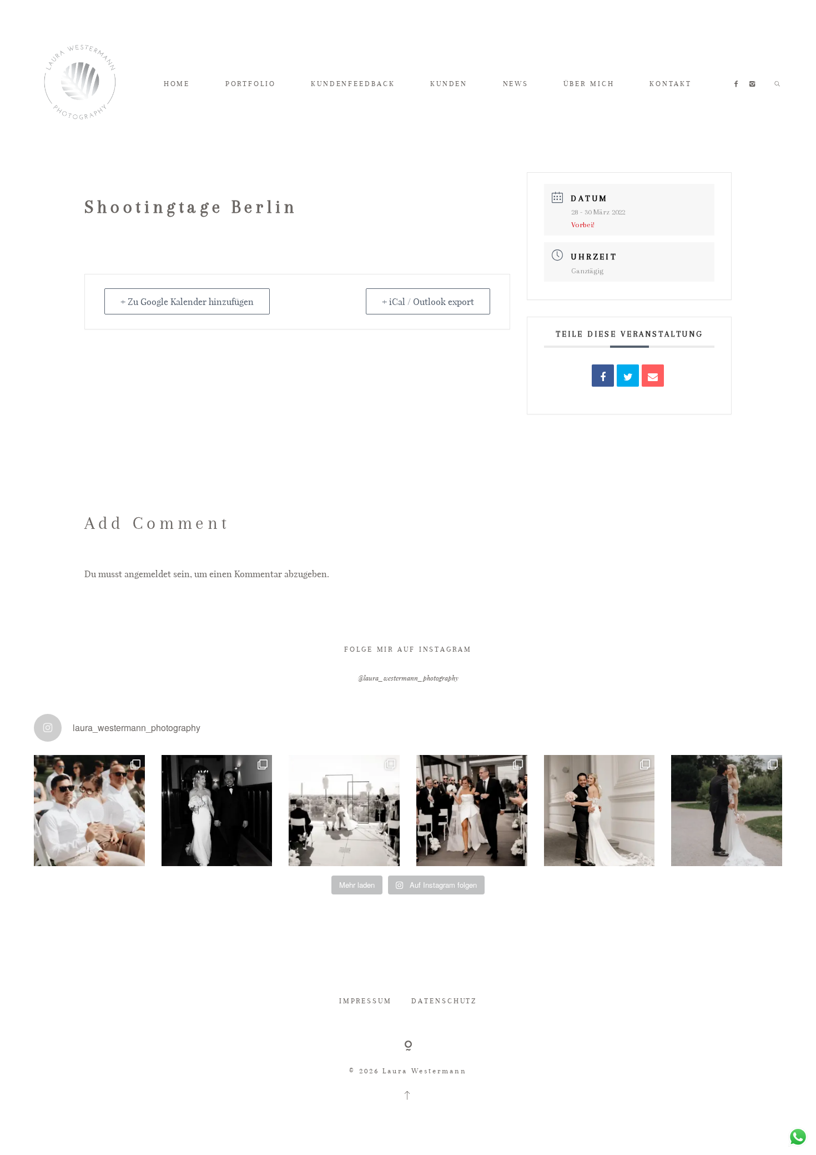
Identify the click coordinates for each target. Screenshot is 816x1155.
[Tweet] (628, 375)
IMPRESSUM (365, 1000)
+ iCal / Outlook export (428, 301)
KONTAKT (670, 83)
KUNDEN (448, 83)
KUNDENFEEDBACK (353, 83)
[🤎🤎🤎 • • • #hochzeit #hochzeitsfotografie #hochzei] (344, 810)
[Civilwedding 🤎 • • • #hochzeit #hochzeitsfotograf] (726, 810)
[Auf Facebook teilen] (603, 375)
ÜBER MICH (588, 83)
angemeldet (147, 573)
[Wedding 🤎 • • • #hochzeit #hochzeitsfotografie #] (471, 810)
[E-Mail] (653, 375)
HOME (177, 83)
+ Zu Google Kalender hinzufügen (187, 301)
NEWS (516, 83)
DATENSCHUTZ (444, 1000)
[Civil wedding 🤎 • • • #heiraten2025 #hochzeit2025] (217, 810)
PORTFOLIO (250, 83)
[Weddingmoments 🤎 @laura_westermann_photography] (89, 810)
